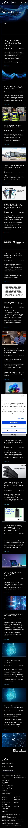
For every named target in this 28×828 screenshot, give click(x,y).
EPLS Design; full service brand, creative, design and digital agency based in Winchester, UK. (17, 825)
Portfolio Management (6, 783)
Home (3, 6)
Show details (21, 418)
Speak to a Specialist (8, 770)
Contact (16, 806)
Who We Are (4, 797)
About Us (4, 796)
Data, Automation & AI (6, 779)
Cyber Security (5, 782)
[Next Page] (23, 750)
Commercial (17, 779)
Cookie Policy (4, 811)
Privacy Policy (5, 808)
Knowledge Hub (17, 797)
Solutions (4, 774)
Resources (17, 796)
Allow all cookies (14, 422)
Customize (13, 426)
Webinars (16, 802)
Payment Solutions (6, 787)
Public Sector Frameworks (20, 777)
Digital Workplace (5, 780)
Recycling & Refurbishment (7, 785)
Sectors (16, 774)
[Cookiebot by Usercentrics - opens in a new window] (20, 396)
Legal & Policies (6, 806)
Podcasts (16, 801)
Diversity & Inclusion (6, 802)
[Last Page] (25, 750)
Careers (3, 801)
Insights (8, 6)
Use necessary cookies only (14, 430)
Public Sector (17, 775)
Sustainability (4, 804)
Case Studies (17, 799)
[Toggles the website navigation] (25, 2)
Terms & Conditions (6, 810)
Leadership (4, 799)
